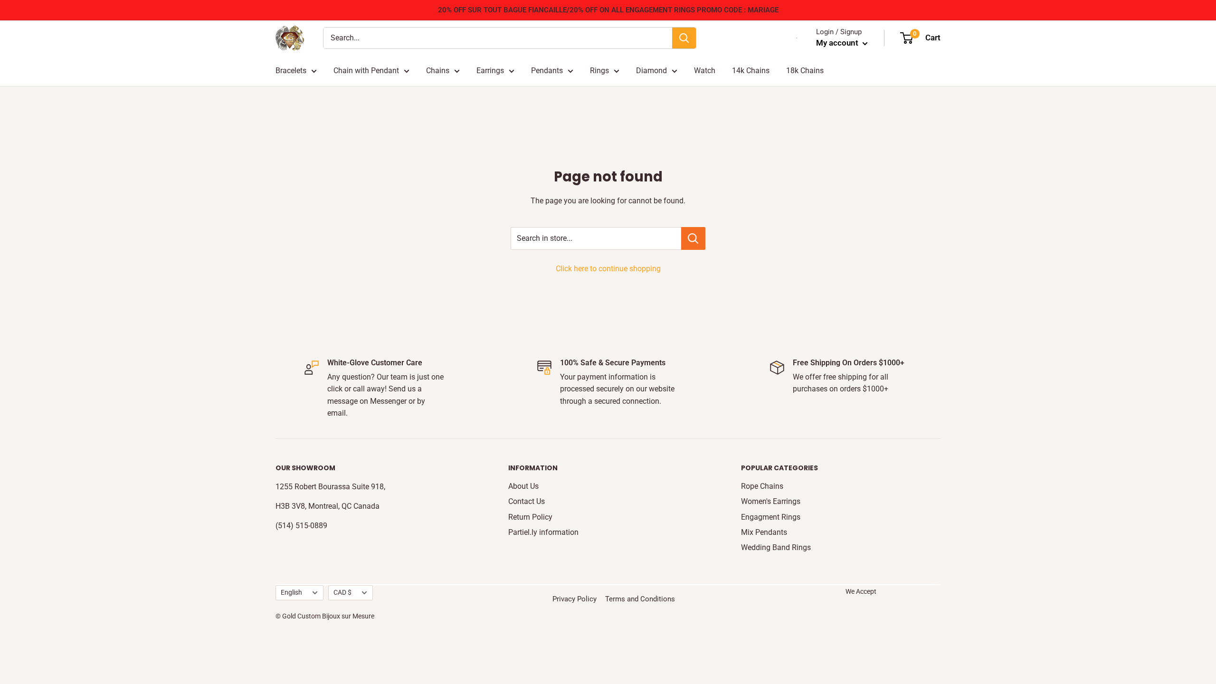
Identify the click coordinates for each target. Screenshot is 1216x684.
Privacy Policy (574, 599)
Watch (704, 70)
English (291, 592)
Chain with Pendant (366, 70)
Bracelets (291, 70)
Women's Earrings (770, 501)
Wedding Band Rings (776, 547)
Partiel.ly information (543, 532)
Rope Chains (762, 486)
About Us (523, 486)
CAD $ (342, 592)
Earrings (490, 70)
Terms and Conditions (640, 599)
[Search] (684, 38)
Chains (437, 70)
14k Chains (751, 70)
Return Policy (530, 517)
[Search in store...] (693, 238)
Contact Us (526, 501)
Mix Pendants (764, 532)
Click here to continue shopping (608, 268)
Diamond (651, 70)
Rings (599, 70)
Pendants (547, 70)
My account (838, 43)
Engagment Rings (770, 517)
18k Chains (805, 70)
